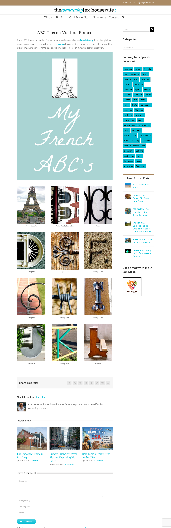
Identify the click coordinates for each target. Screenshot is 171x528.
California (145, 79)
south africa (129, 156)
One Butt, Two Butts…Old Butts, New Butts (141, 198)
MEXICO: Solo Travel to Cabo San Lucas (142, 241)
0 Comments (34, 461)
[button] (123, 17)
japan (143, 99)
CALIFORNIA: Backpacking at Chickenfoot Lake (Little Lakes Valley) (142, 227)
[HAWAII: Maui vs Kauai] (128, 184)
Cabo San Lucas (131, 79)
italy (135, 99)
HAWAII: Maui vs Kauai (141, 186)
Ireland (127, 99)
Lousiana (128, 110)
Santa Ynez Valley (131, 140)
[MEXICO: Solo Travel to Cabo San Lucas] (128, 239)
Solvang (139, 151)
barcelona (135, 74)
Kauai (126, 105)
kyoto (134, 105)
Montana (139, 110)
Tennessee (128, 161)
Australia (147, 69)
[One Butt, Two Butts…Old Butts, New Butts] (128, 195)
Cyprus (138, 89)
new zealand (129, 120)
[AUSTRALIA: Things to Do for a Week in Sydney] (128, 250)
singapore (128, 151)
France (147, 89)
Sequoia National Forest (134, 145)
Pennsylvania (129, 125)
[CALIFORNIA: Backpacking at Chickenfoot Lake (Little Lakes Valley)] (128, 223)
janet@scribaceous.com (146, 3)
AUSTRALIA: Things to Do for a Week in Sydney (142, 253)
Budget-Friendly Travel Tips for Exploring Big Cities (63, 457)
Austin (137, 69)
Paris (140, 120)
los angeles (145, 105)
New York (140, 115)
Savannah (146, 140)
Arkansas (128, 69)
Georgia (127, 94)
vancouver (128, 166)
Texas (138, 161)
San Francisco (130, 135)
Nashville (128, 115)
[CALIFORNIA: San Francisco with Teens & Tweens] (128, 209)
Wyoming (140, 166)
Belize (145, 74)
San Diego (136, 130)
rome (126, 130)
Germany (138, 94)
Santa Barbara (145, 135)
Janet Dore (41, 396)
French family (86, 40)
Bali (125, 74)
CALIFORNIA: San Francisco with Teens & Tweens (141, 212)
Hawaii (148, 94)
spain (139, 156)
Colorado (128, 89)
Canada (127, 84)
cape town (138, 84)
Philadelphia (144, 125)
